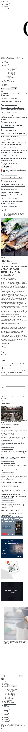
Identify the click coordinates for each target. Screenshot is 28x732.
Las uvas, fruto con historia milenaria (12, 482)
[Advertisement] (14, 660)
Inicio (5, 61)
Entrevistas (6, 85)
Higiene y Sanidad (11, 69)
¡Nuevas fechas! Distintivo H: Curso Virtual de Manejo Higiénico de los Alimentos (14, 151)
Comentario (4, 374)
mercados (7, 365)
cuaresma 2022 (17, 363)
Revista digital (7, 64)
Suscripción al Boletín (9, 81)
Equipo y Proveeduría (12, 68)
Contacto (6, 84)
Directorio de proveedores (10, 83)
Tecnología (9, 78)
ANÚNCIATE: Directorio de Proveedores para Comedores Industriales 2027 (13, 143)
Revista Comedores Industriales (8, 278)
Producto (9, 76)
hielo (23, 363)
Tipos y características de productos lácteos (14, 430)
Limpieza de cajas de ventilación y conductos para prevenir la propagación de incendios (14, 117)
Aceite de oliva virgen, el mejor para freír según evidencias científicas (13, 457)
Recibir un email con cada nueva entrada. (12, 401)
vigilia (19, 365)
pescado (12, 365)
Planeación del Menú (12, 74)
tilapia (16, 365)
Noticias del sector (11, 72)
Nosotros (6, 62)
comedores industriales (8, 363)
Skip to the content (5, 1)
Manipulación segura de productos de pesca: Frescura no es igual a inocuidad (13, 108)
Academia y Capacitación (13, 66)
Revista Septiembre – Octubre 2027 (11, 101)
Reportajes (6, 80)
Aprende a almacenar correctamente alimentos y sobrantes (12, 126)
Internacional (10, 70)
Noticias (5, 65)
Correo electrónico (5, 389)
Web (2, 394)
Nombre (3, 387)
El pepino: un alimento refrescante (11, 470)
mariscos (3, 365)
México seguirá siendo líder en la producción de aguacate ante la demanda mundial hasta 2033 (13, 496)
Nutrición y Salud (11, 73)
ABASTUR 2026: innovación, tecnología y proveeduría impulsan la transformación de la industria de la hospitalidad (14, 134)
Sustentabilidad (10, 77)
